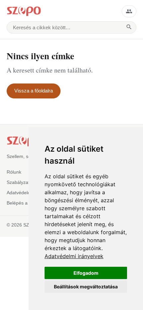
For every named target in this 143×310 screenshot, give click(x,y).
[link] (74, 256)
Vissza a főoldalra (33, 90)
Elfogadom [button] (85, 273)
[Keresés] (129, 27)
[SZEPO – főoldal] (61, 11)
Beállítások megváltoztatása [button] (86, 286)
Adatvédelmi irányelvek (74, 256)
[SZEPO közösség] (129, 11)
